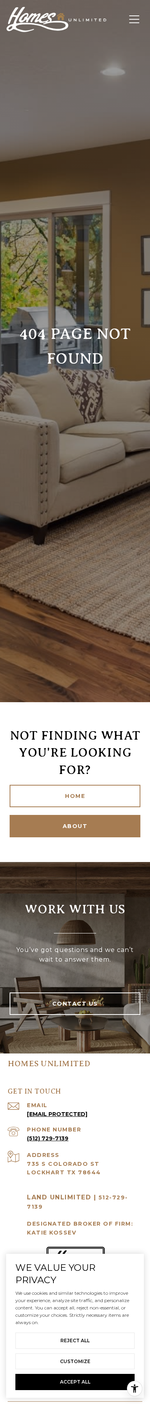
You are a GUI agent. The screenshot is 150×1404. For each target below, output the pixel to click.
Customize (75, 1361)
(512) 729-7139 (47, 1138)
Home (75, 796)
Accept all (75, 1382)
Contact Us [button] (75, 1003)
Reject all (75, 1340)
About (75, 826)
